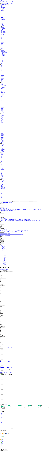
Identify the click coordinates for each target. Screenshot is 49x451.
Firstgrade (2, 44)
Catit (1, 173)
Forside (1, 245)
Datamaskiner (2, 424)
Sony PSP (2, 76)
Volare (2, 39)
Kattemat (2, 165)
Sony (1, 62)
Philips (2, 61)
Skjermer (2, 186)
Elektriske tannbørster (3, 87)
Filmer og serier (2, 18)
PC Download (2, 73)
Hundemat (2, 163)
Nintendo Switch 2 (3, 70)
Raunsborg (2, 93)
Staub (1, 118)
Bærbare (2, 184)
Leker (1, 13)
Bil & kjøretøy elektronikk (3, 54)
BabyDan (2, 138)
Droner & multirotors (3, 55)
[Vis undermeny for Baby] (2, 9)
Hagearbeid (2, 148)
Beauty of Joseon (2, 96)
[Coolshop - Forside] (8, 3)
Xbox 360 (2, 72)
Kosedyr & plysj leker (3, 28)
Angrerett (2, 413)
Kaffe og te (2, 105)
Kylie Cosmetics (2, 95)
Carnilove (2, 175)
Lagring (2, 109)
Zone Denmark (2, 115)
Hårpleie (2, 84)
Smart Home (2, 50)
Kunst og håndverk (3, 31)
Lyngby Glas (2, 121)
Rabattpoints (2, 414)
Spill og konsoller (3, 14)
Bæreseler (2, 133)
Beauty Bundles (2, 101)
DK (2, 440)
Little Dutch (2, 42)
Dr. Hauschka (2, 94)
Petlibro (2, 177)
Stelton (2, 116)
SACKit (2, 123)
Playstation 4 (2, 69)
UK (2, 441)
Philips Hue (2, 157)
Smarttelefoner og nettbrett (3, 51)
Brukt (1, 80)
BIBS (1, 139)
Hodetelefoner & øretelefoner (4, 52)
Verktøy (2, 150)
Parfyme (2, 83)
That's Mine (2, 142)
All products (2, 65)
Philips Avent (2, 141)
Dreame (2, 58)
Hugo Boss (2, 91)
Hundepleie (2, 164)
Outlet (1, 48)
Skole (1, 33)
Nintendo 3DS (2, 74)
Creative (2, 193)
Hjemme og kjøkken (3, 246)
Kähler (2, 124)
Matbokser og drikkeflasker (3, 32)
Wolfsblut (2, 178)
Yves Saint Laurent (3, 92)
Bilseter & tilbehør (3, 130)
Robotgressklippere (3, 149)
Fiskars (2, 119)
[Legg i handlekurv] (2, 354)
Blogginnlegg (2, 25)
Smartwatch (2, 53)
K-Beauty (2, 100)
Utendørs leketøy (2, 34)
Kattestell (2, 166)
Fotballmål (2, 30)
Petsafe (2, 176)
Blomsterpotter (2, 247)
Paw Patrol (2, 43)
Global (2, 117)
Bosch (1, 155)
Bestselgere (2, 47)
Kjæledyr (2, 17)
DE (2, 443)
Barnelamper (2, 135)
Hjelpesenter (2, 412)
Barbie (2, 37)
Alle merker (2, 114)
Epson (1, 191)
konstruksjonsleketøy (3, 27)
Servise (2, 108)
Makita (2, 156)
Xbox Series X (2, 71)
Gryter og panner (2, 107)
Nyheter (2, 24)
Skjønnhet (2, 422)
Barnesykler (2, 29)
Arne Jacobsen (2, 122)
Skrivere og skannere (3, 187)
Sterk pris (2, 23)
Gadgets (2, 20)
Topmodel (2, 40)
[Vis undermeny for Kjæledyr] (3, 10)
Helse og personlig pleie (3, 85)
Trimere (2, 88)
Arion (1, 172)
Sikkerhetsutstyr (2, 134)
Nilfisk (2, 154)
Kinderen (2, 16)
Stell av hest (2, 169)
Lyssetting (2, 110)
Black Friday (2, 417)
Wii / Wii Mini (2, 75)
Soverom (2, 111)
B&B (1, 174)
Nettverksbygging (3, 188)
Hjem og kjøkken (2, 421)
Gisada (2, 97)
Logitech (2, 60)
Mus (1, 185)
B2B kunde (2, 2)
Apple (1, 59)
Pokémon (2, 38)
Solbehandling (2, 86)
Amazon (2, 63)
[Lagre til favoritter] (1, 354)
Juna (1, 120)
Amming (2, 131)
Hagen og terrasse (3, 19)
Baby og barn (2, 423)
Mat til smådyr (2, 167)
